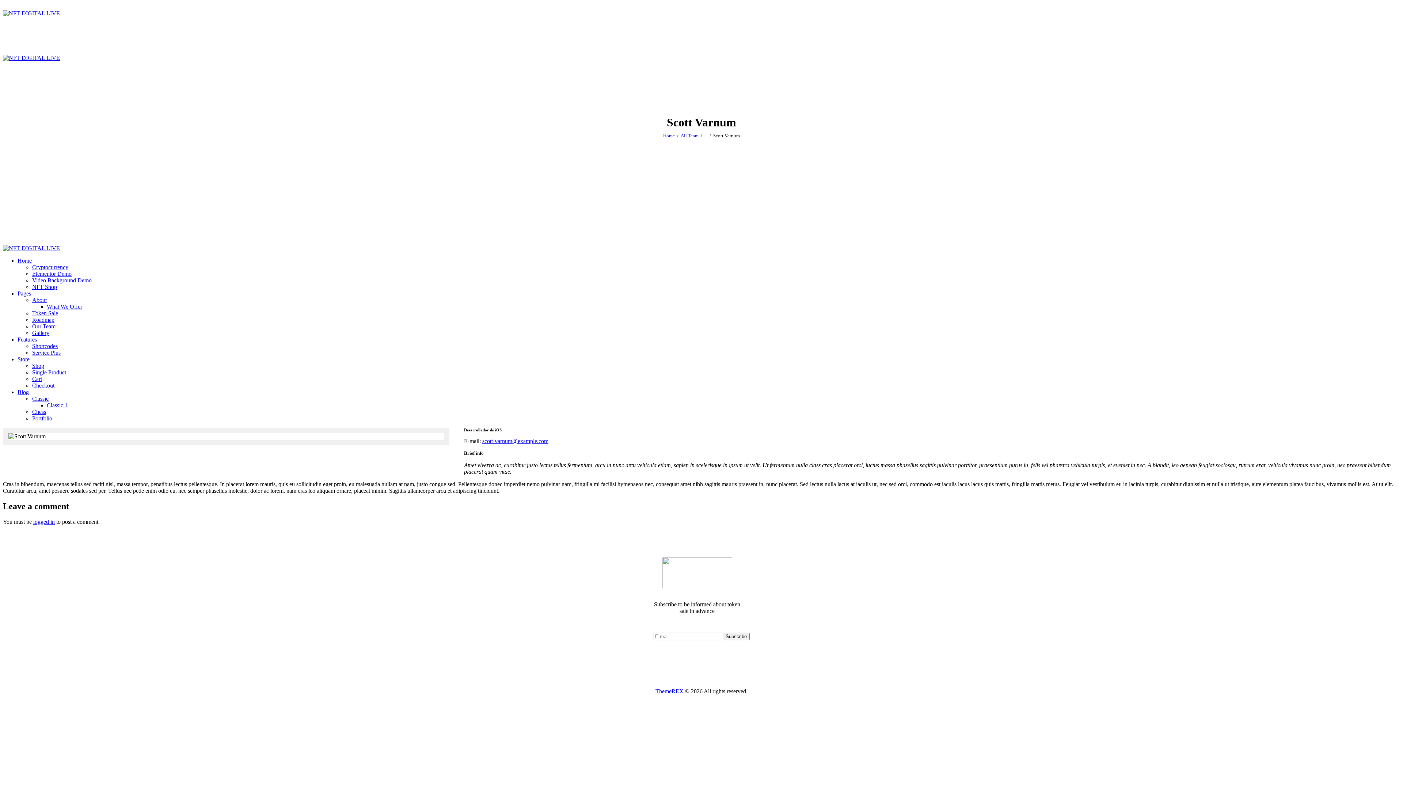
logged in (44, 522)
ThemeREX (669, 691)
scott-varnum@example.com (515, 441)
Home (669, 135)
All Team (690, 135)
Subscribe (736, 636)
